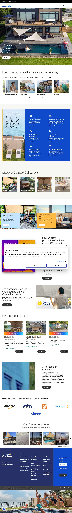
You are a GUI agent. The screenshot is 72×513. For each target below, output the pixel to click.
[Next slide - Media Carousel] (70, 439)
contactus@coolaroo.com (7, 464)
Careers (45, 461)
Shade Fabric (40, 94)
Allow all (56, 265)
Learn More (47, 278)
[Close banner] (66, 245)
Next (69, 87)
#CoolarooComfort (24, 466)
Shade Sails (23, 94)
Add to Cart (19, 351)
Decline (36, 265)
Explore (6, 58)
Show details (60, 261)
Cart (21, 464)
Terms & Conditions (47, 472)
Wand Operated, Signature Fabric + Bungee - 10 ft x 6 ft (35, 342)
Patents (45, 477)
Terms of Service (30, 488)
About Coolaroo (47, 456)
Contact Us (33, 456)
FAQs (32, 463)
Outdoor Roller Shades (9, 94)
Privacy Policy (46, 474)
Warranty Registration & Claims (34, 469)
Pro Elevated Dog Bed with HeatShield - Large (57, 341)
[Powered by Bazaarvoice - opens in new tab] (63, 447)
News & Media (46, 459)
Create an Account (24, 459)
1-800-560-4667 (5, 462)
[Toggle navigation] (68, 5)
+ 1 (42, 337)
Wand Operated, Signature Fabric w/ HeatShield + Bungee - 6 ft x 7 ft (13, 343)
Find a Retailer (6, 402)
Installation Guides (35, 465)
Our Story (46, 387)
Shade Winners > (12, 1)
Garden (56, 94)
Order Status (23, 461)
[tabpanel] (10, 88)
